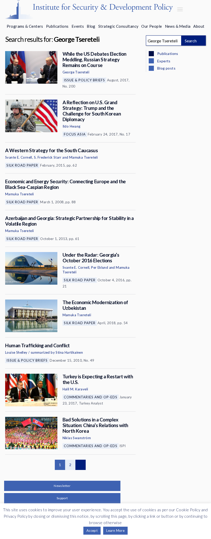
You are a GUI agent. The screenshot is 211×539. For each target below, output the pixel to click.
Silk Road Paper (22, 165)
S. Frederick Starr (47, 157)
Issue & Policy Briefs (84, 80)
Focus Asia (75, 134)
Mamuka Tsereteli (83, 157)
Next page (80, 465)
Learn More (115, 530)
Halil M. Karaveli (75, 389)
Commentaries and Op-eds (90, 397)
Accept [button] (92, 530)
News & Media (178, 26)
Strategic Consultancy (118, 26)
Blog (91, 26)
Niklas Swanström (77, 438)
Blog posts (165, 68)
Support (62, 498)
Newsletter (62, 486)
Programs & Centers (25, 26)
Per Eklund (99, 267)
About (198, 26)
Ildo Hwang (72, 126)
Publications (57, 26)
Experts (163, 61)
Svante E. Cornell (18, 157)
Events (78, 26)
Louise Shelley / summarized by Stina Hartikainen (44, 352)
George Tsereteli (76, 72)
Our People (151, 26)
